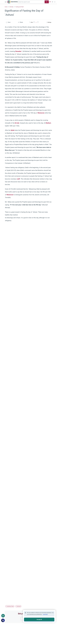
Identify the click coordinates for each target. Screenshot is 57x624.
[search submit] (47, 1)
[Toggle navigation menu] (6, 1)
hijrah (12, 130)
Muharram (41, 113)
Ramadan (18, 51)
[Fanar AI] (3, 620)
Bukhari (48, 123)
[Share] (3, 616)
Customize (45, 614)
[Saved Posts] (55, 2)
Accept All (39, 619)
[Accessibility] (52, 2)
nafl (18, 179)
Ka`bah (17, 123)
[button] (34, 22)
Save (9, 22)
